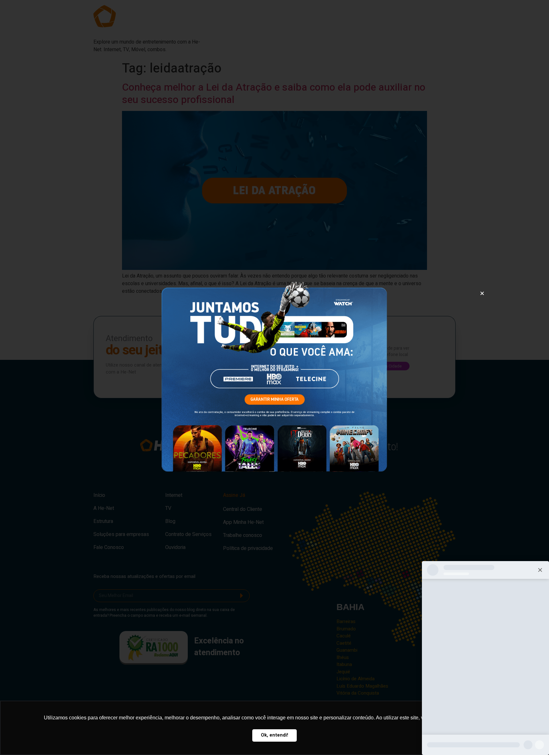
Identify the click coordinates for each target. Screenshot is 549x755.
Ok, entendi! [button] (274, 735)
